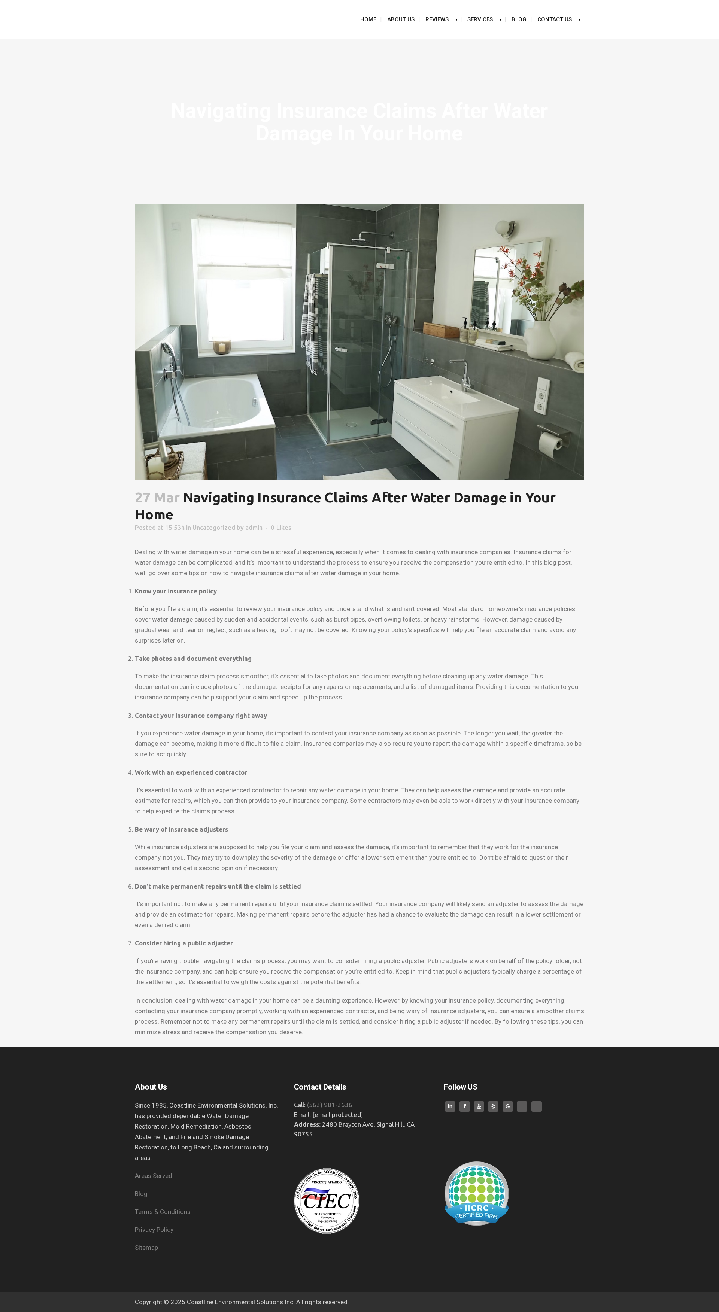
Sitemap (146, 1247)
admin (254, 527)
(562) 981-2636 (329, 1104)
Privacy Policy (155, 1229)
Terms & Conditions (163, 1211)
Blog (141, 1193)
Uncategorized (213, 527)
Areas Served (154, 1175)
